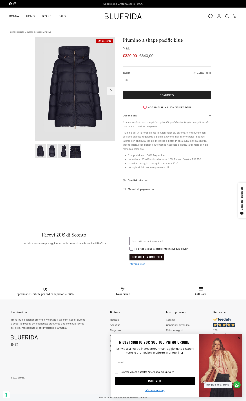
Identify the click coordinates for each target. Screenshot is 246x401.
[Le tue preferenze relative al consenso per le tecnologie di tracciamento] (6, 394)
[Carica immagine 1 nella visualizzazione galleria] (75, 89)
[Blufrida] (123, 16)
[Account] (218, 16)
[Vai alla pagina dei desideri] (210, 16)
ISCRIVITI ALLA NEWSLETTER (146, 256)
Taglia (126, 72)
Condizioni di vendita (178, 324)
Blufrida (21, 378)
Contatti (170, 319)
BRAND (47, 16)
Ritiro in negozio (175, 330)
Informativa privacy (137, 264)
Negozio (114, 319)
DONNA (14, 16)
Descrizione (130, 115)
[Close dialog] (238, 338)
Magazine (115, 330)
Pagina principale (16, 32)
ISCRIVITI (154, 381)
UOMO (30, 16)
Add (128, 48)
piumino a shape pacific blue (39, 32)
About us (115, 324)
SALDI (62, 16)
